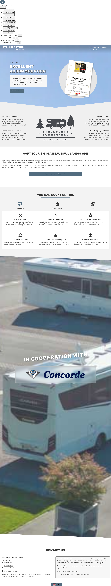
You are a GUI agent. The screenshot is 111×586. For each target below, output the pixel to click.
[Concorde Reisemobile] (55, 374)
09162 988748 (8, 566)
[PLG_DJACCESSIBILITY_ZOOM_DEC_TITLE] (19, 35)
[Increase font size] (17, 38)
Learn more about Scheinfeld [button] (55, 174)
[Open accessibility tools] (2, 2)
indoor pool (12, 137)
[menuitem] (99, 48)
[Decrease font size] (14, 38)
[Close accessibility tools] (4, 7)
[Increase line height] (18, 40)
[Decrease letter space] (18, 43)
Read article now (17, 91)
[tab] (20, 206)
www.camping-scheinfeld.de (25, 576)
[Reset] (1, 7)
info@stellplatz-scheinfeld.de (14, 568)
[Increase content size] (21, 35)
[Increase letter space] (20, 43)
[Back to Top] (108, 576)
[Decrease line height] (16, 40)
